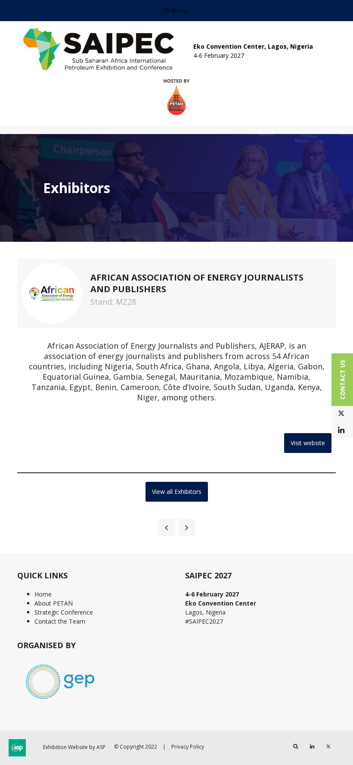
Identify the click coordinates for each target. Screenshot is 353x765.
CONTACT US (342, 380)
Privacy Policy (187, 746)
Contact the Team (59, 621)
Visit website (308, 443)
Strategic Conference (63, 612)
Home (43, 594)
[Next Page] (186, 527)
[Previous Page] (166, 527)
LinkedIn (341, 430)
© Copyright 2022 (135, 746)
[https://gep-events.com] (60, 700)
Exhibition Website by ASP (74, 747)
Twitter (341, 413)
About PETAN (53, 603)
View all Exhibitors (176, 491)
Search (295, 746)
